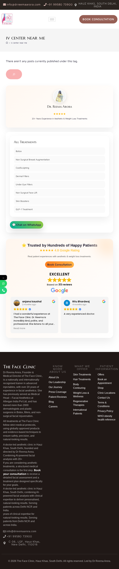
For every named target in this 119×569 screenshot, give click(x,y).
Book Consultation (59, 264)
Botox (19, 151)
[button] (58, 369)
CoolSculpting (22, 167)
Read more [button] (19, 328)
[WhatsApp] (3, 283)
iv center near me (19, 42)
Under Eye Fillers (24, 184)
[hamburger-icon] (51, 19)
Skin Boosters (22, 201)
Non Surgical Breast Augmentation (33, 159)
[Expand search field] (14, 74)
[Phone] (3, 290)
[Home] (7, 42)
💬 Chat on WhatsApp (26, 224)
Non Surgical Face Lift (26, 192)
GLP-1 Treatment (24, 209)
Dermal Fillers (22, 176)
